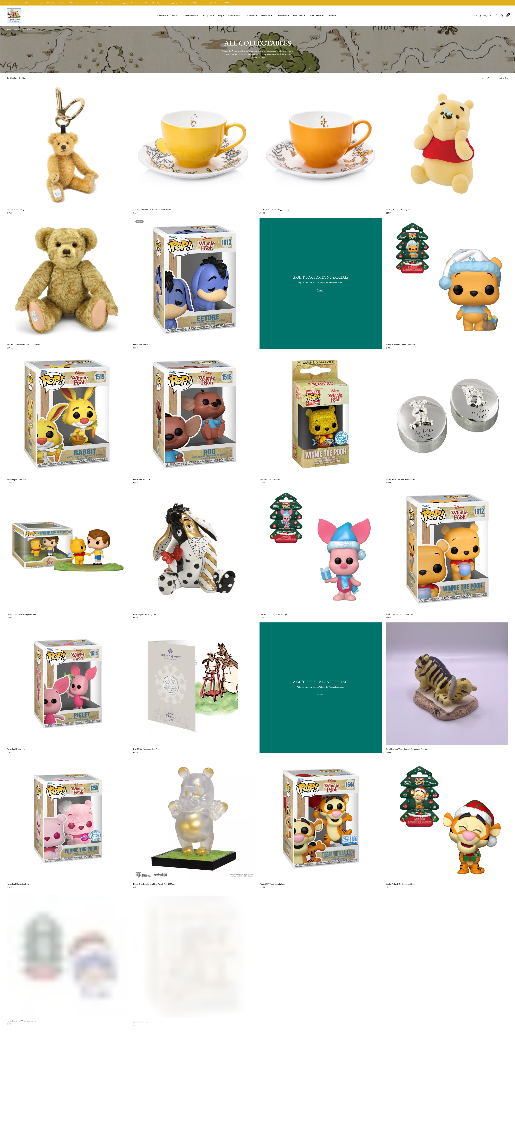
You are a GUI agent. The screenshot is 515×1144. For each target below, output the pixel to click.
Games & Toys (234, 15)
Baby (220, 15)
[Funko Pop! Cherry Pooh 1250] (68, 818)
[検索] (501, 16)
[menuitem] (162, 16)
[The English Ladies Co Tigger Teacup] (321, 144)
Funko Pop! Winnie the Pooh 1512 (399, 614)
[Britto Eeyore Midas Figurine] (194, 549)
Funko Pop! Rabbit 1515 (16, 479)
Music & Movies (189, 15)
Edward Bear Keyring (15, 209)
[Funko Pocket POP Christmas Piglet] (321, 549)
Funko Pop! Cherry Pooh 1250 (18, 884)
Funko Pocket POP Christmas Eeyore (21, 1018)
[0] (506, 16)
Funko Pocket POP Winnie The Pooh (400, 344)
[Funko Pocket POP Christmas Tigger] (447, 818)
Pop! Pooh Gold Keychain (270, 479)
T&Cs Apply (16, 3)
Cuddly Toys (207, 15)
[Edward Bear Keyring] (68, 144)
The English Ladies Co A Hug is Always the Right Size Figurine (411, 1018)
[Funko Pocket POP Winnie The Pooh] (447, 279)
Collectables (250, 15)
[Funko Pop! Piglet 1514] (68, 683)
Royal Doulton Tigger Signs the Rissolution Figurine (407, 749)
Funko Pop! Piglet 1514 (16, 749)
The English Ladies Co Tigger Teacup (274, 209)
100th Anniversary (316, 15)
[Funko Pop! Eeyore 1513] (194, 279)
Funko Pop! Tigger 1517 (142, 1018)
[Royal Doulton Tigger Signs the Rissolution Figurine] (447, 683)
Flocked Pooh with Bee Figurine (398, 209)
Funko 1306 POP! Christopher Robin (21, 614)
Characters (161, 15)
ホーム (9, 30)
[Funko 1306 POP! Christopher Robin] (68, 549)
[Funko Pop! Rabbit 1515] (68, 414)
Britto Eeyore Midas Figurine (144, 614)
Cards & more (281, 15)
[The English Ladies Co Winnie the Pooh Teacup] (194, 144)
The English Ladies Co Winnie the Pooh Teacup (152, 209)
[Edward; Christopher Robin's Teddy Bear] (68, 279)
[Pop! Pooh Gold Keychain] (321, 414)
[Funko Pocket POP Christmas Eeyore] (68, 953)
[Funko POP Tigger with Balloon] (321, 818)
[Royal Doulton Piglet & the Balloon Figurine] (321, 953)
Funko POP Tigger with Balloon (272, 884)
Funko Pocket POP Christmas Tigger (400, 884)
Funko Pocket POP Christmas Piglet (274, 614)
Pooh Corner (298, 15)
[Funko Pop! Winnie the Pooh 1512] (447, 549)
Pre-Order (332, 15)
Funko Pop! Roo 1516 (141, 479)
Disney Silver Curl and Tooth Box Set (400, 479)
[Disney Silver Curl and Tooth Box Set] (447, 414)
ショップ (17, 30)
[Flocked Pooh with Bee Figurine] (447, 144)
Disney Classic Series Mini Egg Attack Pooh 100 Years (154, 884)
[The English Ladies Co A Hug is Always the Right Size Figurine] (447, 953)
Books (174, 15)
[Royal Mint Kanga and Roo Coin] (194, 683)
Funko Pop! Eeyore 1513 (142, 344)
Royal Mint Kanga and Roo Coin (146, 749)
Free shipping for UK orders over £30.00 (40, 3)
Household (265, 15)
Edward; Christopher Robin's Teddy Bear (23, 344)
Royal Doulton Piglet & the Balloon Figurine (277, 1018)
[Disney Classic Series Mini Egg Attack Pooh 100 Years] (194, 818)
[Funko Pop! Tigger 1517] (194, 953)
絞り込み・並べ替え (18, 78)
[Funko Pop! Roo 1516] (194, 414)
